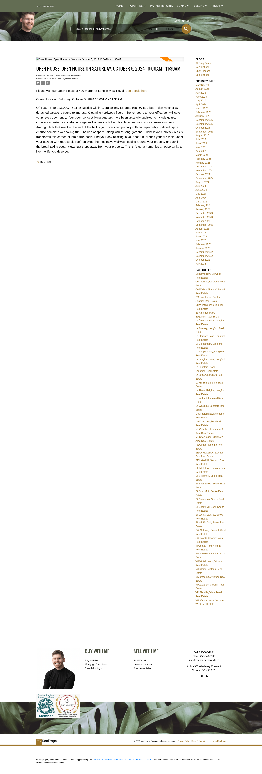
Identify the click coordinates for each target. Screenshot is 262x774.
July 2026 (200, 93)
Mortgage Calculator (96, 664)
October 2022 (202, 259)
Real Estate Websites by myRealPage (209, 741)
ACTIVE (177, 21)
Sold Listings (202, 75)
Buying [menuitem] (181, 6)
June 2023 (201, 236)
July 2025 (200, 139)
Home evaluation (142, 664)
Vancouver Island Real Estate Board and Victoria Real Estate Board (122, 759)
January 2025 (202, 162)
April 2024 (201, 197)
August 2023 (202, 228)
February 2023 (203, 244)
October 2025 (202, 127)
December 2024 (204, 166)
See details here (136, 90)
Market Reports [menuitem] (161, 6)
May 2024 (200, 193)
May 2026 (200, 100)
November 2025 (204, 124)
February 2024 (203, 205)
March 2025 (201, 155)
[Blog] (206, 676)
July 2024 (200, 186)
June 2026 (201, 96)
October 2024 (202, 174)
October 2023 (202, 221)
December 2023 (204, 213)
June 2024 (201, 190)
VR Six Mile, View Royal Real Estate (61, 79)
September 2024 (204, 178)
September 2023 (204, 225)
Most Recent (202, 85)
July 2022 (200, 263)
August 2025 (202, 135)
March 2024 (201, 201)
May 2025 (200, 147)
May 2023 (200, 240)
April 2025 (201, 151)
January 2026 (202, 116)
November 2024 (204, 170)
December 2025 (204, 120)
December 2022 (204, 252)
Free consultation (142, 668)
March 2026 (201, 108)
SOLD (189, 21)
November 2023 (204, 217)
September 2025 (204, 131)
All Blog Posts (203, 63)
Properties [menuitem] (135, 6)
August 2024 (202, 182)
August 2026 (202, 89)
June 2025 (201, 143)
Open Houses (202, 71)
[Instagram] (201, 676)
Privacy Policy (184, 741)
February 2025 (203, 159)
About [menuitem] (216, 6)
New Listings (202, 67)
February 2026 (203, 112)
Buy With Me (92, 660)
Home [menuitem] (119, 6)
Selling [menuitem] (199, 6)
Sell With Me (140, 660)
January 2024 (202, 209)
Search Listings (93, 668)
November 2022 (204, 256)
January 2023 (202, 248)
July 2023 (200, 232)
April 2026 (201, 104)
